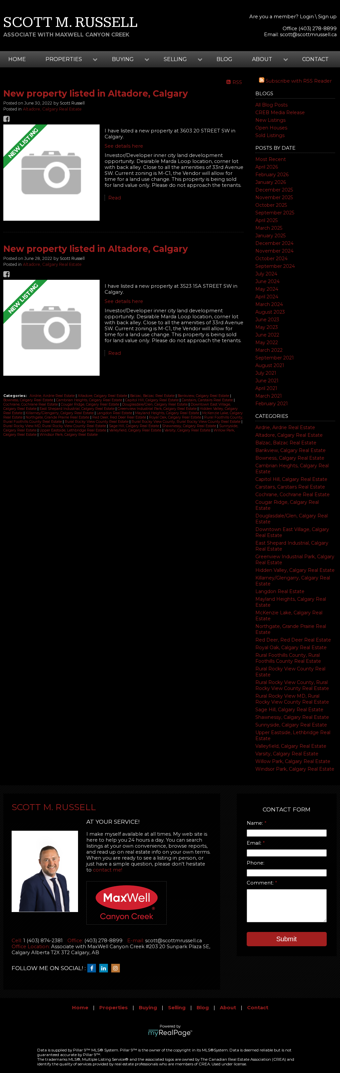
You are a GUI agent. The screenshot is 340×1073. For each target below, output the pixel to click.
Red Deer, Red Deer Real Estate (293, 640)
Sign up (327, 17)
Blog (224, 59)
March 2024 (269, 304)
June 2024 (267, 281)
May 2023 (266, 327)
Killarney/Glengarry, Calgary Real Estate (60, 413)
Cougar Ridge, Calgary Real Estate (90, 404)
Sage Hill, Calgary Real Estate (289, 710)
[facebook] (93, 968)
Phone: (255, 863)
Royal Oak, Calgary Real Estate (291, 648)
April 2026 (266, 167)
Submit (286, 939)
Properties (113, 1008)
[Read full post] (51, 173)
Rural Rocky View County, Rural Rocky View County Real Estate (292, 685)
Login (307, 17)
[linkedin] (105, 968)
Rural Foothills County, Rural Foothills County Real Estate (288, 658)
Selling (177, 1008)
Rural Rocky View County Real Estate (97, 422)
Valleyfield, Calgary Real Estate (290, 746)
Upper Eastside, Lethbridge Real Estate (73, 430)
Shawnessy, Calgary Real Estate (292, 717)
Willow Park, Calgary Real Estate (292, 761)
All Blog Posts (271, 105)
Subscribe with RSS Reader (298, 81)
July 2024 (266, 274)
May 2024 (266, 289)
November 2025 (274, 197)
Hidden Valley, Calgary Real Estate (295, 570)
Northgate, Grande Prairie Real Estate (58, 417)
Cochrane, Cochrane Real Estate (292, 495)
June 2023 (267, 320)
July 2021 (265, 373)
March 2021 (268, 396)
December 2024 (274, 243)
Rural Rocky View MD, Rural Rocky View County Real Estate (292, 699)
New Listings (270, 120)
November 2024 (274, 251)
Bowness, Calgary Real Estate (289, 458)
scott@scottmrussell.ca (308, 35)
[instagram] (117, 968)
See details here (124, 146)
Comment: (261, 883)
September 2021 (274, 358)
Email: (255, 843)
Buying (148, 1008)
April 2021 (266, 388)
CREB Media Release (280, 112)
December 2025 (274, 190)
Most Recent (270, 159)
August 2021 (269, 365)
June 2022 (267, 335)
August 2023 (270, 312)
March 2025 (268, 228)
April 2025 (266, 220)
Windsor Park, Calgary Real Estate (294, 769)
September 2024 (275, 266)
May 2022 (266, 342)
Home (17, 59)
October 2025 (271, 205)
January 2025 (270, 236)
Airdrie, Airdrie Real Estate (285, 427)
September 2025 (274, 213)
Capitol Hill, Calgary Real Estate (291, 479)
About (228, 1008)
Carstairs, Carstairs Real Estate (290, 487)
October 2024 (271, 259)
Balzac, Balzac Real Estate (285, 443)
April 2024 (266, 297)
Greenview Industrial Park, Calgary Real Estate (158, 409)
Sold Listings (270, 135)
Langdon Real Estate (279, 591)
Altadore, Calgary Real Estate (289, 435)
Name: (255, 823)
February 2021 (271, 404)
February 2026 (272, 175)
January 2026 (270, 182)
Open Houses (271, 128)
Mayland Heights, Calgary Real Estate (167, 413)
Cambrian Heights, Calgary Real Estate (89, 400)
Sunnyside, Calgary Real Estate (291, 725)
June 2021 (267, 381)
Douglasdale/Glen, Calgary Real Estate (155, 404)
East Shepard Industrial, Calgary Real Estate (78, 409)
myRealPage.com (170, 1033)
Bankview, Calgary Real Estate (290, 450)
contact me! (107, 870)
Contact (315, 59)
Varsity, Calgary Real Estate (286, 754)
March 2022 (269, 350)
